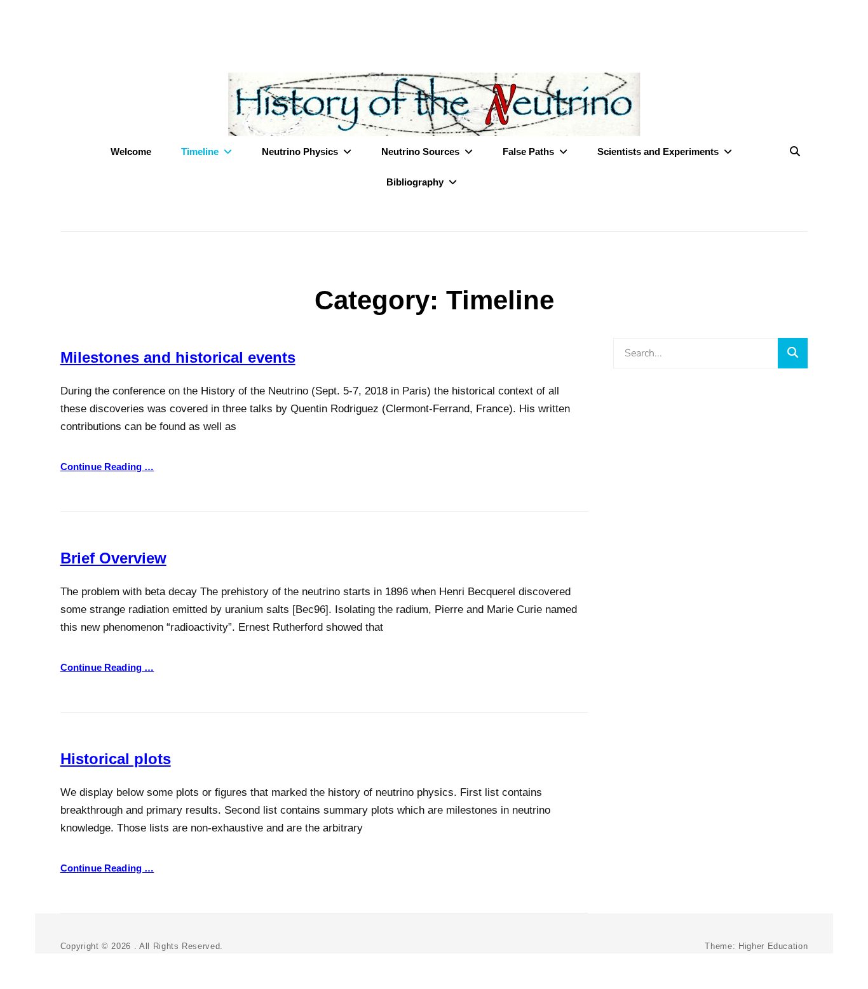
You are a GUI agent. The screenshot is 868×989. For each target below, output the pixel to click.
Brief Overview (113, 558)
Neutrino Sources (420, 151)
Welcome (131, 151)
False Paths (528, 151)
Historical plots (115, 758)
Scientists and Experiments (658, 151)
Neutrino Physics (300, 151)
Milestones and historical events (177, 357)
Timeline (200, 151)
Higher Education (773, 946)
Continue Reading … (107, 466)
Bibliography (415, 182)
